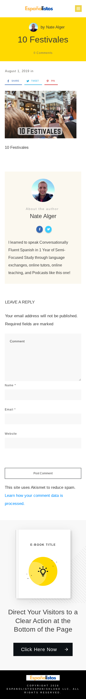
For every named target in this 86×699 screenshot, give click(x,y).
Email (10, 409)
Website (11, 433)
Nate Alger (55, 27)
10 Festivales (43, 39)
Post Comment (43, 473)
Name (10, 385)
